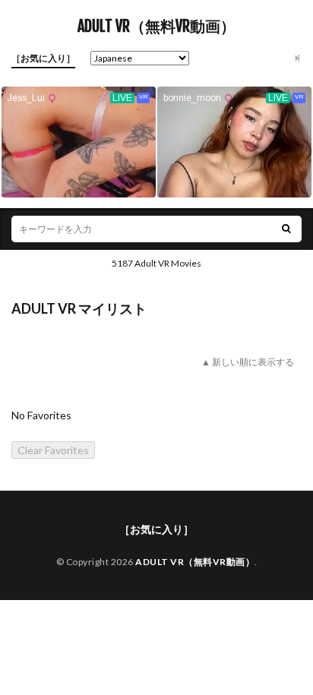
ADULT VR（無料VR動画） (156, 26)
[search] (286, 229)
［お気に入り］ (43, 58)
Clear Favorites (53, 450)
